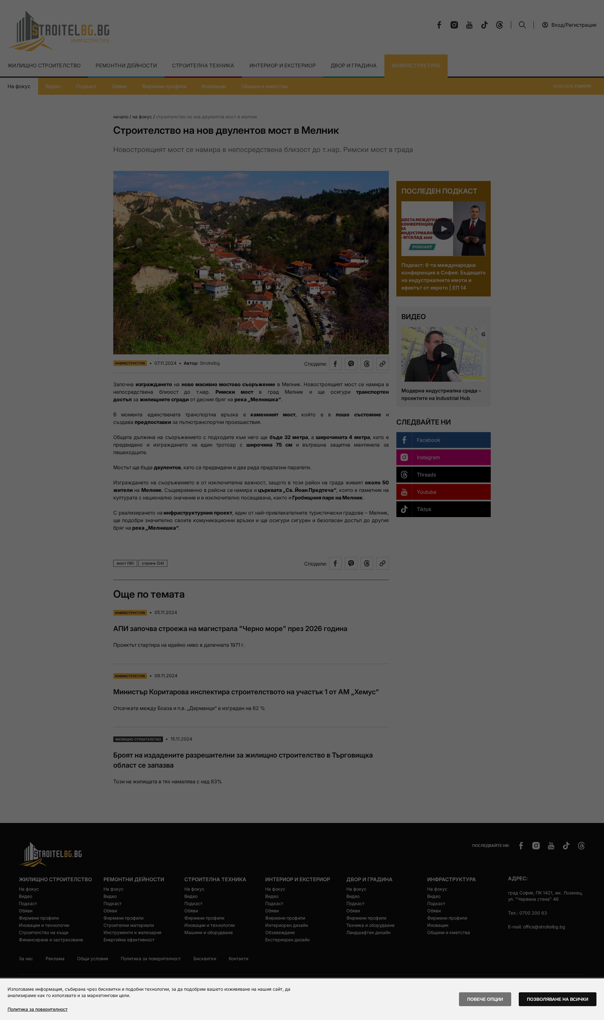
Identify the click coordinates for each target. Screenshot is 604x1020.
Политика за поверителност (38, 1009)
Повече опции (485, 999)
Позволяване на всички (557, 999)
